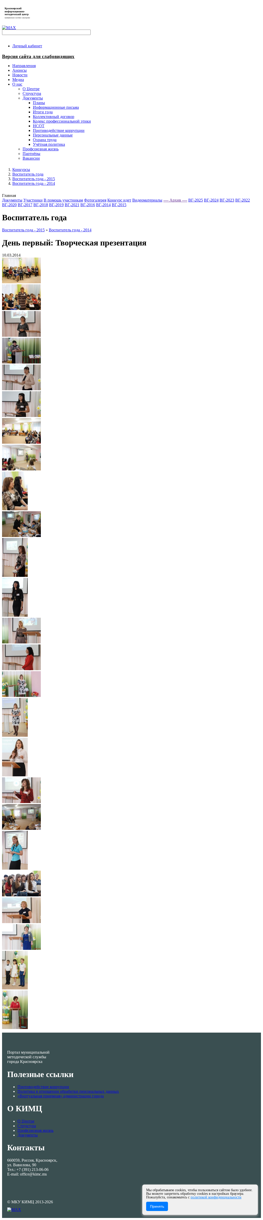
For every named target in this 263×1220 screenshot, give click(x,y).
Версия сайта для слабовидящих (38, 56)
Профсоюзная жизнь (35, 1130)
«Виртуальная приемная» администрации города (60, 1096)
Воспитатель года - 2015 (33, 179)
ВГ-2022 (242, 200)
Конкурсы (21, 169)
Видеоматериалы (147, 200)
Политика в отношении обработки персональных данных (68, 1091)
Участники (33, 200)
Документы (12, 200)
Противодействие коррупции (43, 1087)
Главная (9, 195)
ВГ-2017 (25, 205)
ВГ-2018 (40, 205)
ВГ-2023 (227, 200)
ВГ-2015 (119, 205)
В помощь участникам (63, 200)
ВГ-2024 (211, 200)
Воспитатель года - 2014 (33, 183)
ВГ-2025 (195, 200)
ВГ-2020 (9, 205)
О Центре (25, 1121)
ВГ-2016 (87, 205)
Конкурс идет (119, 200)
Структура (26, 1126)
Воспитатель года (27, 174)
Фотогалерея (95, 200)
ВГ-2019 (56, 205)
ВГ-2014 (103, 205)
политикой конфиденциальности (216, 1197)
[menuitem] (27, 46)
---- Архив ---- (175, 200)
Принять (157, 1206)
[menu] (136, 121)
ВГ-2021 (72, 205)
